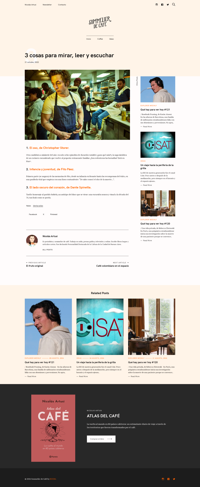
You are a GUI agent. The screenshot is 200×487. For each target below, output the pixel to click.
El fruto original (34, 265)
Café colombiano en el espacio (112, 265)
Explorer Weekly (149, 106)
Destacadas (38, 206)
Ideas (111, 39)
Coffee (100, 39)
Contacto (62, 4)
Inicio (88, 39)
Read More (147, 127)
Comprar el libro (97, 439)
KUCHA (53, 479)
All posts (48, 250)
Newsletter (47, 4)
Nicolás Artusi (30, 4)
